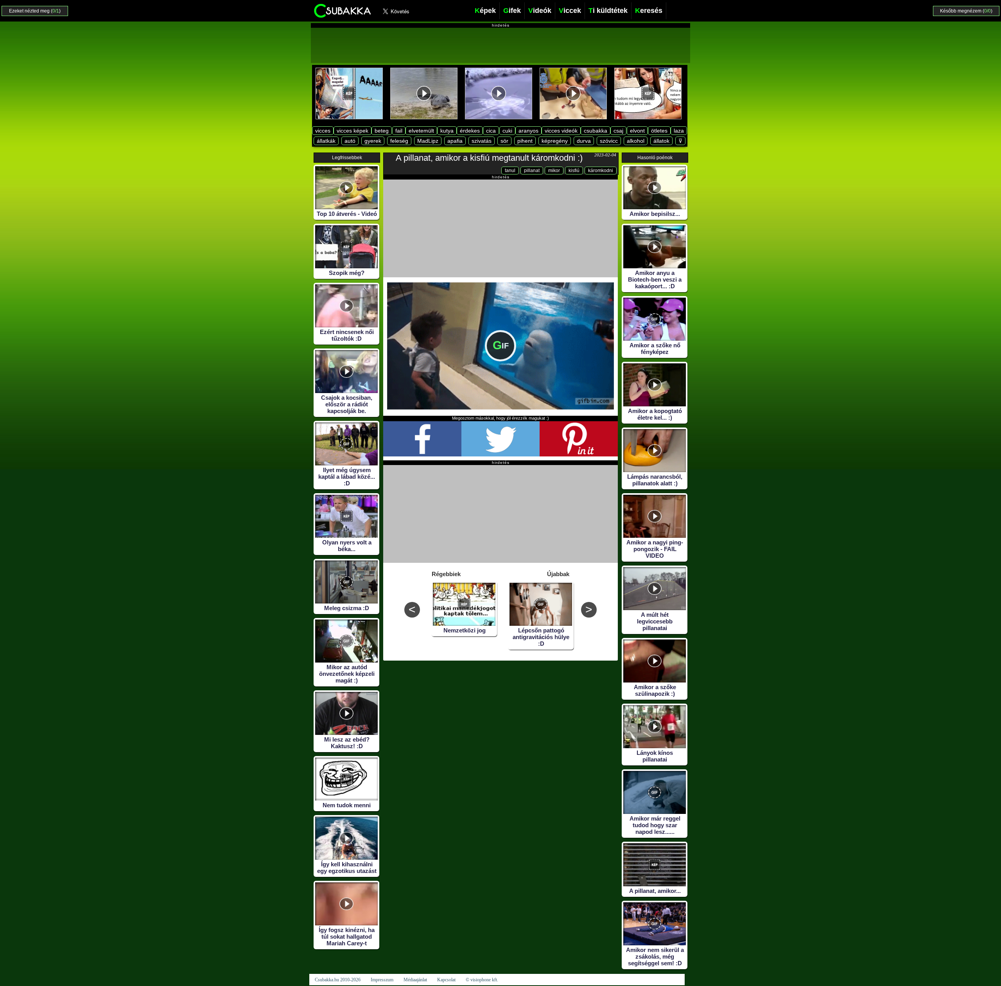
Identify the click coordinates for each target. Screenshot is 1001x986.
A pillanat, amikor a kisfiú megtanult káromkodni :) (489, 158)
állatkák (326, 141)
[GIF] (500, 408)
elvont (637, 131)
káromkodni (600, 170)
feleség (399, 141)
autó (349, 141)
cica (491, 131)
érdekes (470, 131)
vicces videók (561, 131)
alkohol (635, 141)
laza (679, 131)
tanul (510, 170)
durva (584, 141)
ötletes (659, 131)
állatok (661, 141)
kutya (447, 131)
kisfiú (574, 170)
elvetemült (421, 131)
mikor (554, 170)
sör (504, 141)
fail (398, 131)
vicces (322, 131)
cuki (507, 131)
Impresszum (382, 979)
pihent (525, 141)
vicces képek (352, 131)
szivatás (482, 141)
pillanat (532, 170)
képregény (555, 141)
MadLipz (427, 141)
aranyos (528, 131)
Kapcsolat (446, 979)
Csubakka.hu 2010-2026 (338, 979)
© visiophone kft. (482, 979)
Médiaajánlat (415, 979)
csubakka (595, 131)
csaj (618, 131)
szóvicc (609, 141)
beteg (382, 131)
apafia (455, 141)
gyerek (372, 141)
